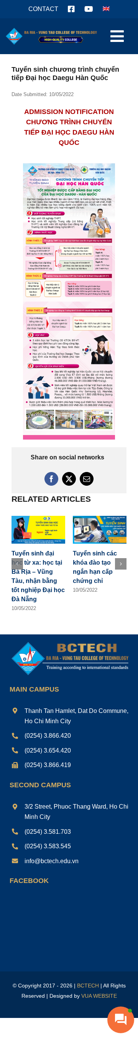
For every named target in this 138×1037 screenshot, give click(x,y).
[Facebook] (51, 479)
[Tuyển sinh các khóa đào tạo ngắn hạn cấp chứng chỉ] (100, 519)
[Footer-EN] (69, 642)
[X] (69, 479)
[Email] (86, 479)
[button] (17, 564)
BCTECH (88, 985)
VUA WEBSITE (99, 996)
